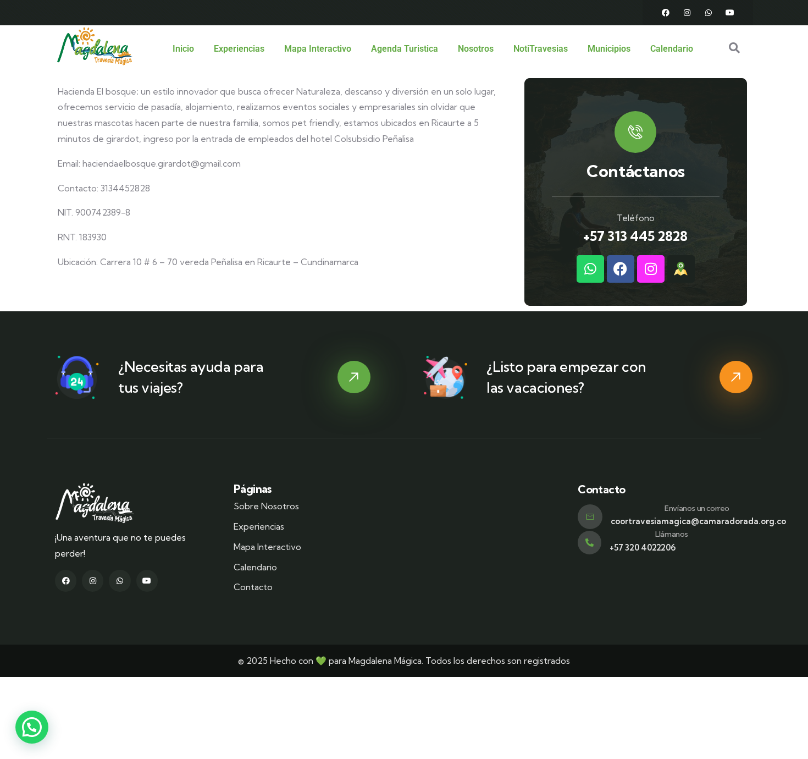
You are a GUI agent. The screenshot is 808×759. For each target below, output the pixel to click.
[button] (31, 727)
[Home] (95, 46)
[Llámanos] (589, 542)
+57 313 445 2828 (635, 236)
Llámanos (671, 534)
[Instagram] (687, 12)
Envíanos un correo (697, 508)
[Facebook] (665, 12)
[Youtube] (730, 12)
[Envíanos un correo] (590, 516)
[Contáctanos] (635, 132)
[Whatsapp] (708, 12)
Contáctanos (635, 171)
